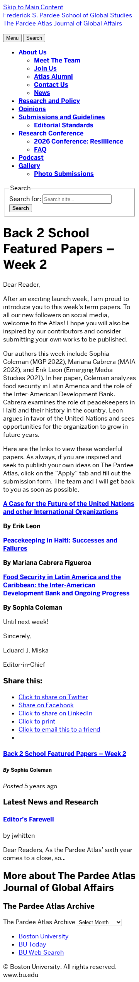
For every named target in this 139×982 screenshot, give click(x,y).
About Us (33, 52)
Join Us (45, 68)
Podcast (31, 158)
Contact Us (51, 85)
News (42, 93)
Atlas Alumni (53, 77)
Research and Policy (49, 101)
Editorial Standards (63, 125)
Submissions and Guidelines (62, 117)
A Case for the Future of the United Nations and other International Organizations (68, 508)
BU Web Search (41, 952)
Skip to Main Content (33, 7)
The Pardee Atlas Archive (39, 922)
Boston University (44, 936)
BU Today (32, 944)
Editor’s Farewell (28, 819)
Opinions (32, 109)
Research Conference (51, 133)
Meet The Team (57, 60)
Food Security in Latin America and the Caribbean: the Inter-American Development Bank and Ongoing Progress (66, 585)
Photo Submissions (64, 174)
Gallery (29, 166)
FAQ (40, 149)
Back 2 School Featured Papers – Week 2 (64, 754)
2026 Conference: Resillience (78, 141)
